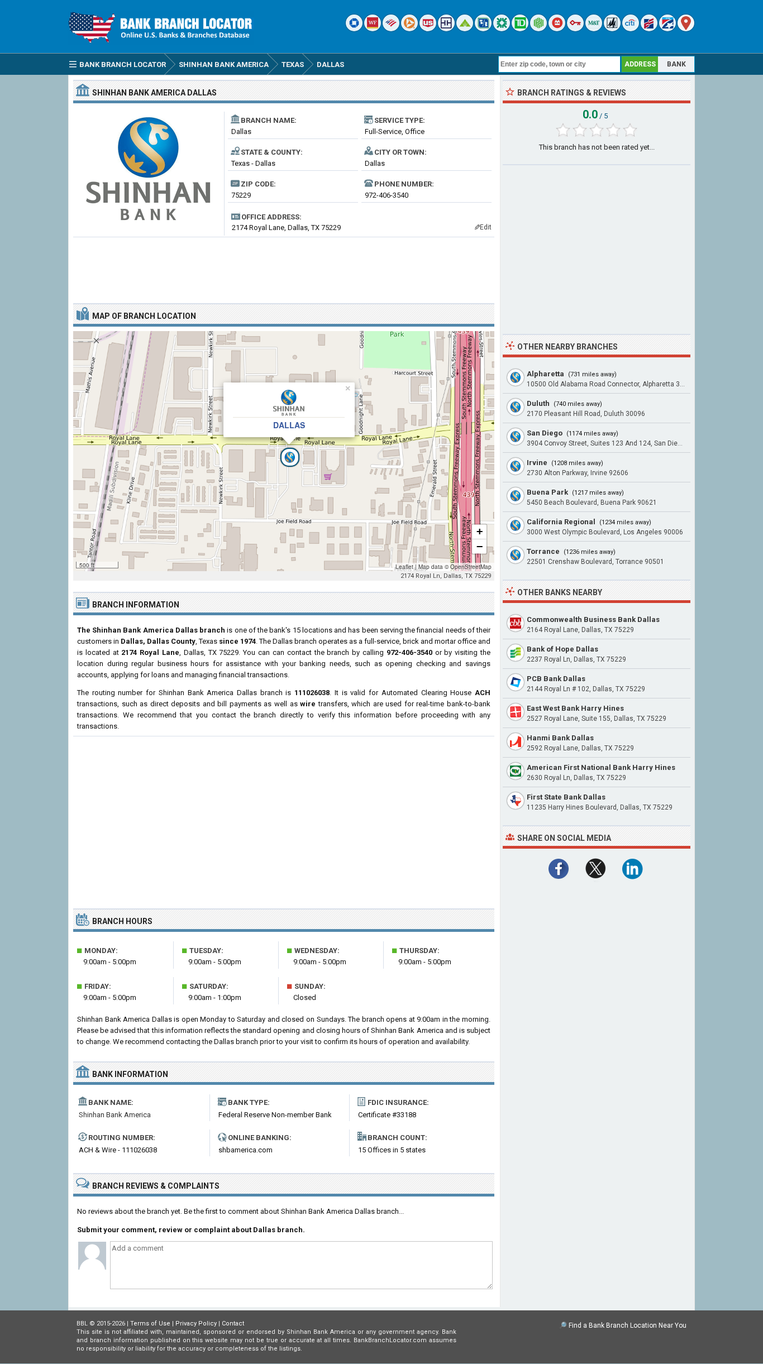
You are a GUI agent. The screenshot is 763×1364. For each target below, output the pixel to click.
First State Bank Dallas (566, 797)
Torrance (543, 551)
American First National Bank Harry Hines (601, 767)
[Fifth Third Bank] (483, 29)
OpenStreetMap (471, 567)
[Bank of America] (391, 29)
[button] (283, 451)
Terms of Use (150, 1323)
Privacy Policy (196, 1323)
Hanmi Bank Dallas (560, 738)
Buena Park (547, 492)
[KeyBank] (575, 29)
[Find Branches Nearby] (686, 29)
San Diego (544, 433)
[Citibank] (630, 29)
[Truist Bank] (446, 29)
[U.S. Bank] (427, 29)
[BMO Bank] (557, 29)
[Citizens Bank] (501, 29)
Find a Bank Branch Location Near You (627, 1325)
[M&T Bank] (593, 29)
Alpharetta (545, 374)
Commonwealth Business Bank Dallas (593, 619)
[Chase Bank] (354, 29)
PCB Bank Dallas (556, 678)
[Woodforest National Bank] (612, 29)
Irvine (537, 462)
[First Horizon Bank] (667, 29)
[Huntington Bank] (538, 29)
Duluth (538, 403)
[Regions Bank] (464, 29)
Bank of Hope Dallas (562, 649)
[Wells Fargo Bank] (372, 29)
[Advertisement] (283, 266)
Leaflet (404, 567)
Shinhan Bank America (115, 1115)
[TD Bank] (520, 29)
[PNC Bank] (409, 29)
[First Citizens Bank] (649, 29)
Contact (233, 1323)
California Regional (561, 522)
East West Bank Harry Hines (575, 708)
